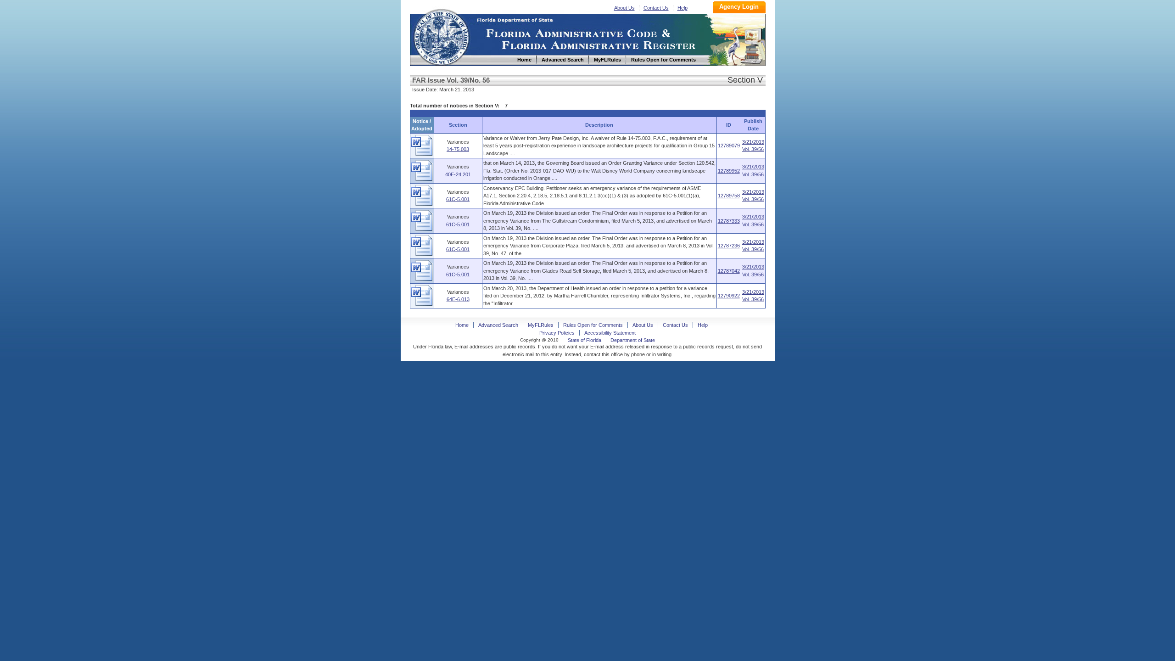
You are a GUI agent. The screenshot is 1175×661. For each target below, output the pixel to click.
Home (441, 36)
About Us (624, 8)
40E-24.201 (458, 174)
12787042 (729, 271)
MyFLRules (541, 325)
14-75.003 (458, 149)
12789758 (729, 195)
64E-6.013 (458, 299)
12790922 (729, 295)
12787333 (729, 221)
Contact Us (656, 8)
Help (682, 8)
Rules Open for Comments (593, 325)
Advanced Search (498, 325)
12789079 (729, 145)
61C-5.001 (458, 199)
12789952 (729, 171)
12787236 (729, 245)
